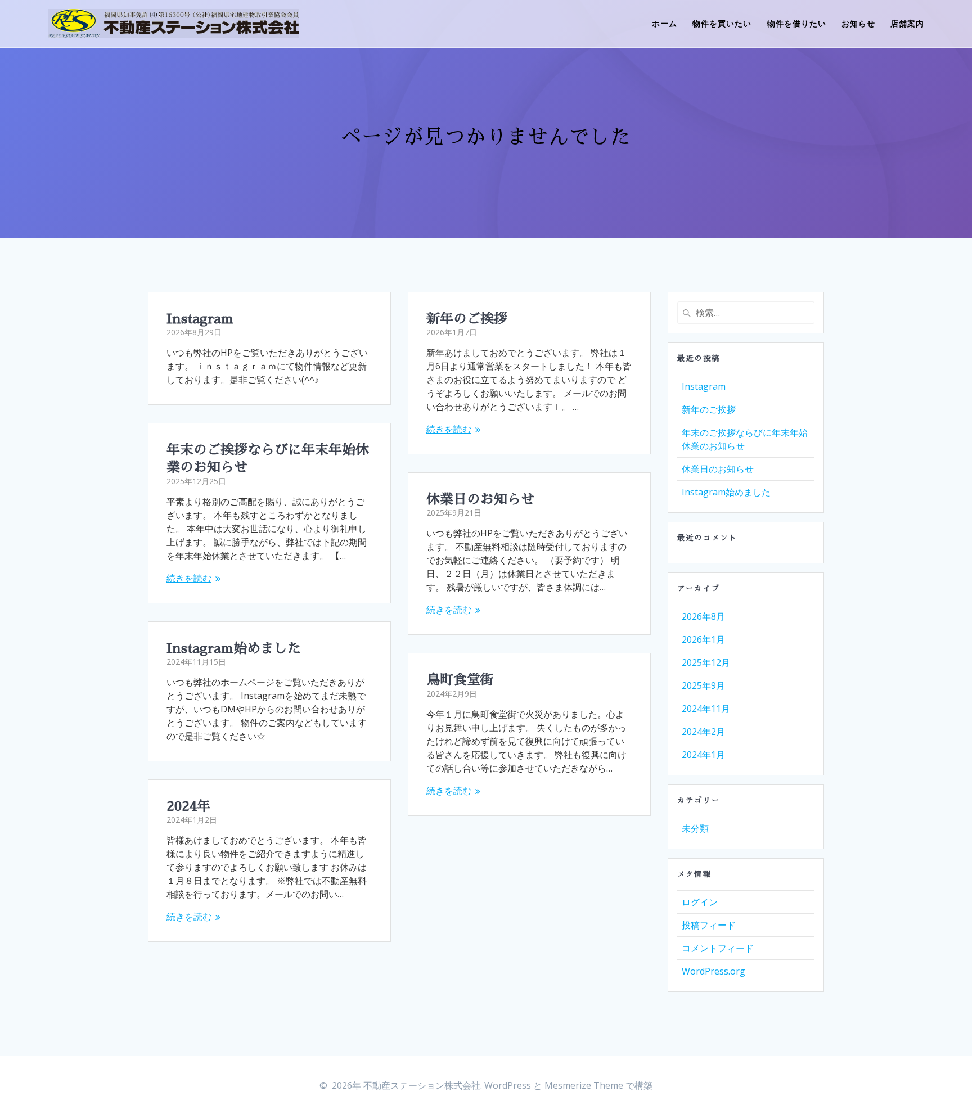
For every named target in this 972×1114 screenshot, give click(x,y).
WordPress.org (713, 971)
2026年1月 (703, 639)
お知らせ (858, 23)
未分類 (695, 828)
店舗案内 (907, 23)
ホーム (664, 23)
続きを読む (448, 429)
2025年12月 (706, 662)
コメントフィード (718, 948)
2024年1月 (703, 754)
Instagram (199, 319)
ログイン (700, 902)
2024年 (188, 806)
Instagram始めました (233, 648)
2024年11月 (706, 708)
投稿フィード (709, 925)
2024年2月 (703, 731)
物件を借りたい (796, 23)
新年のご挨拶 (466, 319)
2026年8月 (703, 616)
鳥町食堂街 (460, 680)
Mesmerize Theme (583, 1085)
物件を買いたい (722, 23)
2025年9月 (703, 685)
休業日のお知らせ (480, 499)
